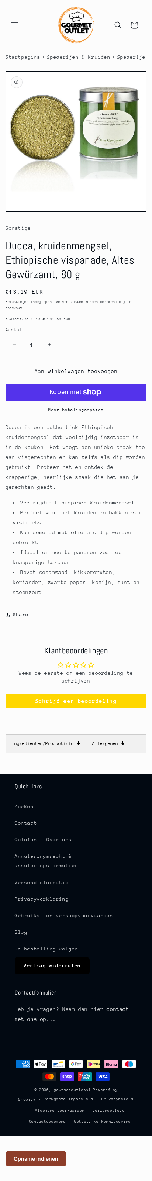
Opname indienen (36, 1159)
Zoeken (24, 806)
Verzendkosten (69, 302)
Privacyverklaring (42, 899)
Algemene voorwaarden (59, 1110)
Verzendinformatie (42, 882)
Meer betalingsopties (76, 409)
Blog (21, 932)
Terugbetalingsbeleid (68, 1099)
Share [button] (21, 614)
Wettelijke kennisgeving (102, 1121)
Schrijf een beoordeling (76, 701)
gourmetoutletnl (72, 1090)
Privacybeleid (117, 1099)
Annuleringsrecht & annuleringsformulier (46, 860)
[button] (15, 25)
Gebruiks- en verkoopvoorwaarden (64, 915)
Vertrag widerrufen (52, 965)
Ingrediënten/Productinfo (46, 743)
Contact (26, 823)
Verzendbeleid (109, 1110)
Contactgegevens (47, 1121)
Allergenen (108, 743)
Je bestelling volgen (46, 949)
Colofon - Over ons (43, 839)
